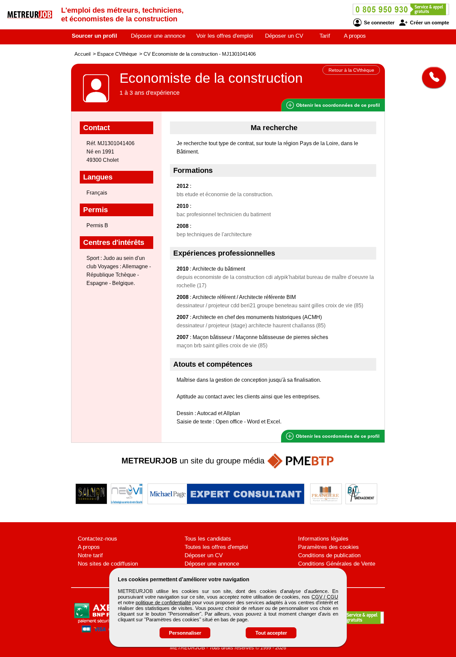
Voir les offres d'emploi (224, 36)
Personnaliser (185, 633)
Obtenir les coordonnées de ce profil (337, 436)
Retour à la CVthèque (351, 70)
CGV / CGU (324, 597)
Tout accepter (271, 633)
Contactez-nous (97, 539)
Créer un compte (429, 22)
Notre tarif (90, 555)
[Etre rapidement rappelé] (431, 77)
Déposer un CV (284, 36)
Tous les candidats (208, 539)
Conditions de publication (329, 555)
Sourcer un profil (94, 36)
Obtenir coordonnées (337, 105)
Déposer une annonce (158, 36)
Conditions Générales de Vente (336, 564)
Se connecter (379, 22)
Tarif (324, 36)
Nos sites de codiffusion (108, 564)
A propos (355, 36)
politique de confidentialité (163, 602)
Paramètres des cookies (328, 547)
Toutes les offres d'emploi (216, 547)
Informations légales (323, 539)
